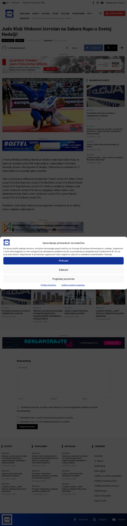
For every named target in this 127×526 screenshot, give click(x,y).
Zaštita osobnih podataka (73, 285)
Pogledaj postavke (63, 278)
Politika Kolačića (48, 285)
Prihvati (63, 260)
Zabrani (63, 269)
